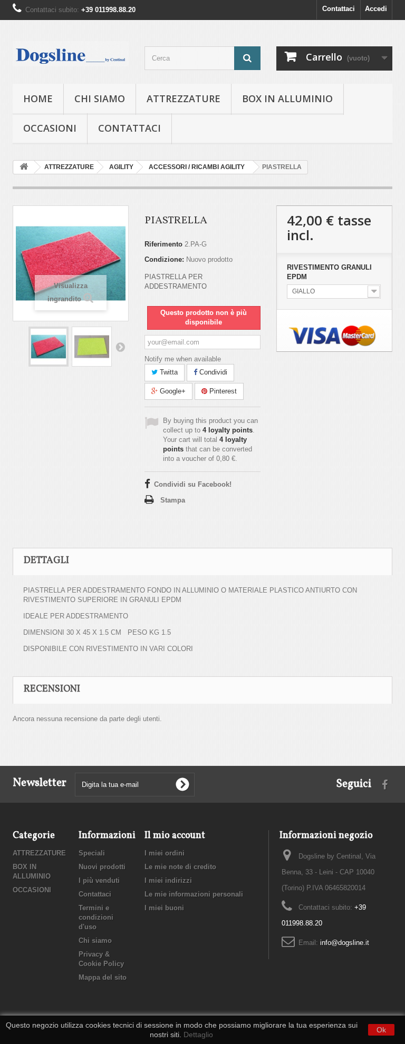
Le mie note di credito (180, 867)
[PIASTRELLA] (48, 346)
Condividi (212, 372)
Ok (381, 1030)
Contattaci (338, 9)
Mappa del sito (103, 977)
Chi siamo (99, 98)
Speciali (92, 853)
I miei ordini (164, 853)
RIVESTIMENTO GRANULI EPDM (329, 272)
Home (38, 98)
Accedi (376, 9)
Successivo (120, 346)
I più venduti (99, 880)
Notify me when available (182, 359)
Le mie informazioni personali (193, 894)
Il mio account (174, 835)
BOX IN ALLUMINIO (287, 98)
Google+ (172, 391)
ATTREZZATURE (183, 98)
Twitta (168, 372)
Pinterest (222, 391)
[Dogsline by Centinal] (71, 53)
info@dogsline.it (344, 943)
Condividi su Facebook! (193, 484)
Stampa (172, 500)
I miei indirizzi (168, 880)
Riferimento (163, 244)
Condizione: (164, 259)
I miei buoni (164, 908)
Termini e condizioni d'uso (96, 917)
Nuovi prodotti (102, 867)
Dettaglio (198, 1034)
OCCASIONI (49, 128)
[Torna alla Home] (24, 167)
